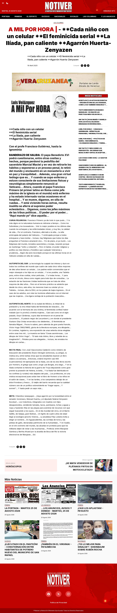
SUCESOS (46, 16)
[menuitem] (58, 602)
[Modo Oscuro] (7, 3)
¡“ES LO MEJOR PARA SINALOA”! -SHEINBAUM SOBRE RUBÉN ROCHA (91, 547)
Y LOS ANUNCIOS (108, 16)
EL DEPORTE (32, 16)
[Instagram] (68, 594)
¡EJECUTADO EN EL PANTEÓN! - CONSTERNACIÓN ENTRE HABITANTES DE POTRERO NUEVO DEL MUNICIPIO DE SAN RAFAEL (22, 549)
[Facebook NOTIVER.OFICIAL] (49, 594)
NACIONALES (59, 16)
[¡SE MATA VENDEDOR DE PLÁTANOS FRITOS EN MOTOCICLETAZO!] (103, 465)
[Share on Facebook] (85, 65)
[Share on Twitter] (82, 65)
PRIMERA (18, 16)
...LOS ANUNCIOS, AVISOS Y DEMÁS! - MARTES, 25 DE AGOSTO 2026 (56, 511)
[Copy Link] (88, 65)
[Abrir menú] (3, 3)
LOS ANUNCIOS (46, 505)
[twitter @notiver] (58, 594)
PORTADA (6, 16)
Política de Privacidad (58, 603)
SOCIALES (74, 16)
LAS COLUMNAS (89, 16)
